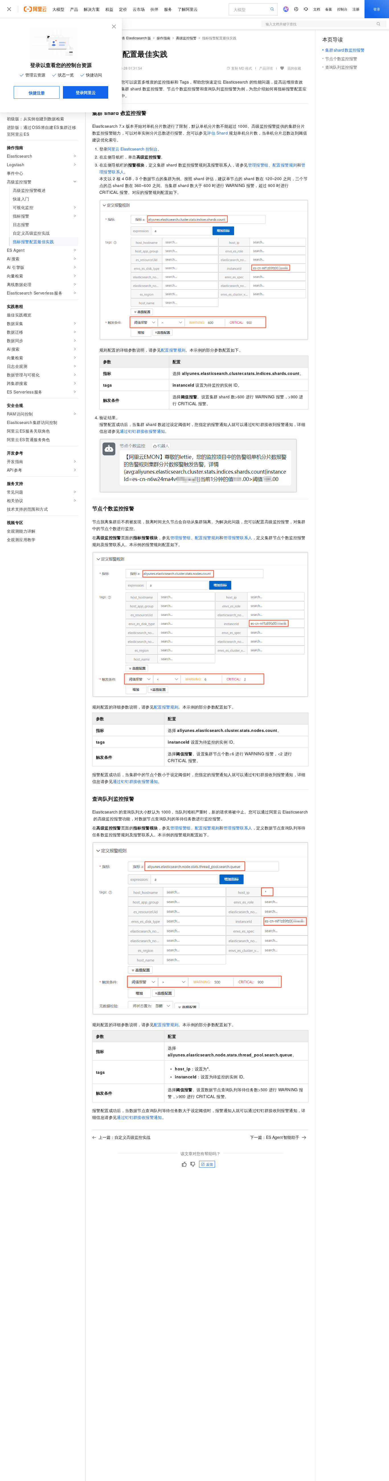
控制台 (342, 9)
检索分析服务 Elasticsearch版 (128, 37)
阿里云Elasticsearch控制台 (132, 149)
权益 (109, 9)
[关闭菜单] (9, 9)
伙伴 (154, 9)
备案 (328, 9)
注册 (356, 9)
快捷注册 (37, 93)
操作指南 (163, 37)
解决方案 (92, 9)
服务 (168, 9)
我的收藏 (294, 68)
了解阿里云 (188, 9)
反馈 (209, 1164)
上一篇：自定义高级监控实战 (124, 1137)
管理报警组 (258, 165)
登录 (376, 9)
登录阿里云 (86, 92)
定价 (123, 9)
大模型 (58, 9)
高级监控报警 (186, 37)
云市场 (139, 9)
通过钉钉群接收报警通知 (142, 431)
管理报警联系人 (238, 537)
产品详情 (266, 68)
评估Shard (217, 133)
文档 (316, 9)
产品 (74, 9)
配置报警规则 (285, 165)
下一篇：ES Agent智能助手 (274, 1137)
